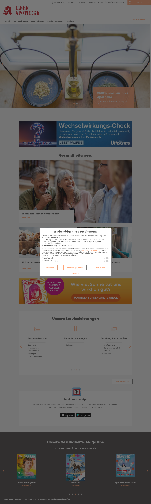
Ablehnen (50, 268)
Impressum (75, 273)
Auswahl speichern (75, 268)
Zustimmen (100, 268)
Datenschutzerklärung (91, 250)
